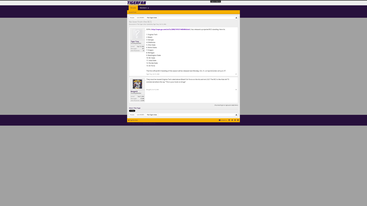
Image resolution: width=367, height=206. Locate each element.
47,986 (142, 98)
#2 (236, 89)
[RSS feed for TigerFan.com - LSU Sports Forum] (238, 120)
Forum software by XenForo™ (142, 123)
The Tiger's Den (141, 24)
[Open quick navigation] (236, 18)
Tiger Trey (156, 24)
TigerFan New (134, 120)
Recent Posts (132, 12)
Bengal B (134, 91)
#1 (236, 74)
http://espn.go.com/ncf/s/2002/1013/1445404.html (170, 29)
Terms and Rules (235, 123)
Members (143, 8)
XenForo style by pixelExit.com (165, 123)
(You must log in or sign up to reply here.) (226, 105)
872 (143, 48)
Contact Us (223, 120)
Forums (133, 8)
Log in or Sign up (215, 1)
